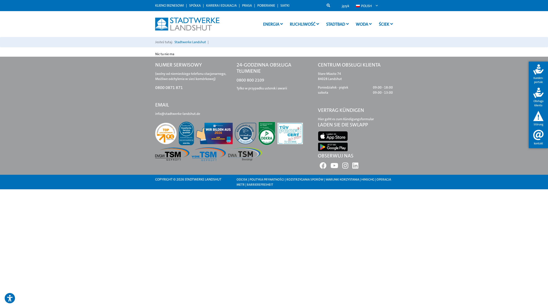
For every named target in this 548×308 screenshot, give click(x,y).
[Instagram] (345, 167)
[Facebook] (323, 167)
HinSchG (367, 179)
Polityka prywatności (267, 179)
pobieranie (266, 5)
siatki (284, 5)
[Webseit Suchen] (328, 5)
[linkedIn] (355, 167)
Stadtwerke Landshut (190, 42)
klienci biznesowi (169, 5)
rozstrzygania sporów (304, 179)
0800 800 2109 (250, 80)
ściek (384, 24)
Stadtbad (336, 24)
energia (271, 24)
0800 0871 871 (169, 87)
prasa (247, 5)
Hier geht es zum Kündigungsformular (346, 119)
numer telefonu (210, 197)
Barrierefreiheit (260, 184)
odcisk (242, 179)
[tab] (538, 74)
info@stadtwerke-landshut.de (177, 113)
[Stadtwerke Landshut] (187, 24)
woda (362, 24)
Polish (366, 6)
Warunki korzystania (343, 179)
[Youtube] (334, 167)
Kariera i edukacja (221, 5)
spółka (195, 5)
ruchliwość (303, 24)
